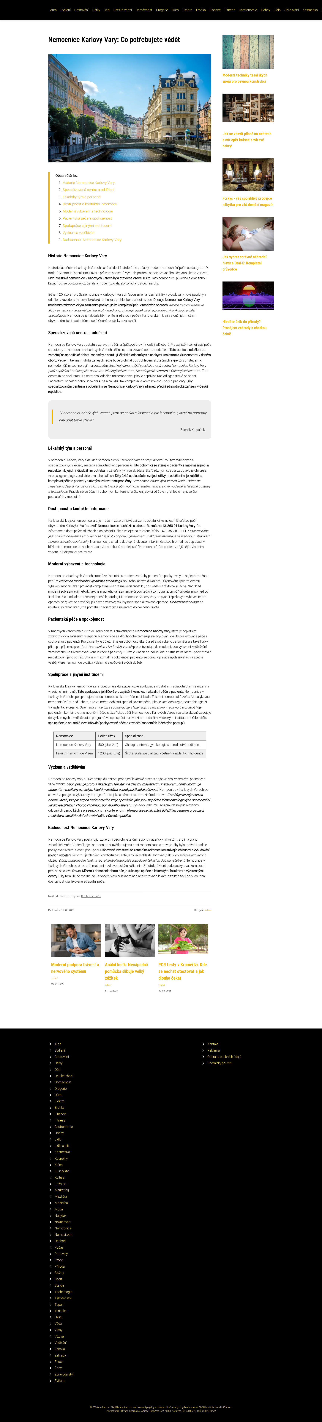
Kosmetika (310, 10)
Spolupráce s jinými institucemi (87, 225)
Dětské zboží (122, 10)
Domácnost (143, 10)
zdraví (208, 910)
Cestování (81, 10)
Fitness (230, 10)
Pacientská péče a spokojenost (87, 218)
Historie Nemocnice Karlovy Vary (89, 182)
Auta (53, 10)
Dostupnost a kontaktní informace (90, 204)
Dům (175, 10)
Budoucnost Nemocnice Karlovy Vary (92, 240)
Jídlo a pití (291, 10)
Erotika (201, 10)
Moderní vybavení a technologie (88, 211)
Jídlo (277, 10)
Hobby (265, 10)
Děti (107, 10)
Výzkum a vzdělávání (79, 233)
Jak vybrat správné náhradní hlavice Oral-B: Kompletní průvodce (244, 263)
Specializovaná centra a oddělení (88, 190)
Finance (215, 10)
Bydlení (65, 10)
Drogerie (162, 10)
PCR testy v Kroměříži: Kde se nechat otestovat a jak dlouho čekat (182, 971)
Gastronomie (248, 10)
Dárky (96, 10)
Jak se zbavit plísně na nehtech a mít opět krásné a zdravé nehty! (246, 140)
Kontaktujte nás (91, 896)
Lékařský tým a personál (82, 197)
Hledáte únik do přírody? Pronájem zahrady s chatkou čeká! (244, 327)
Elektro (187, 10)
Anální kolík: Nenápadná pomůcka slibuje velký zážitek (126, 971)
